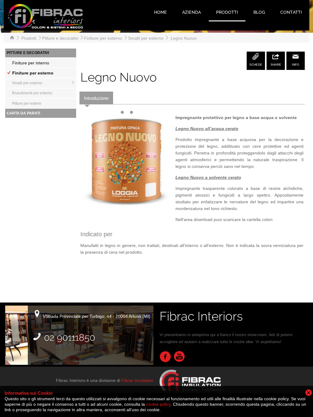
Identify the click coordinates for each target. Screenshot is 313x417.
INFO (295, 64)
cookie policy (158, 404)
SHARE (276, 64)
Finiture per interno (30, 62)
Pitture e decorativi (60, 38)
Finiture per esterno (103, 38)
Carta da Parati (23, 113)
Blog (259, 12)
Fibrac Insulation (137, 380)
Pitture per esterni (27, 103)
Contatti (291, 12)
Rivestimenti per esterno (32, 93)
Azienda (191, 12)
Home (160, 12)
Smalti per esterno (146, 38)
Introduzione (96, 98)
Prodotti (227, 12)
